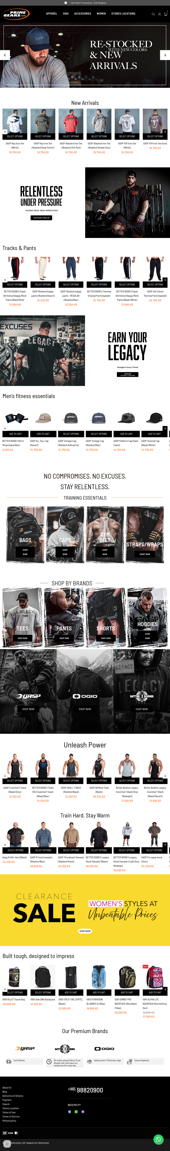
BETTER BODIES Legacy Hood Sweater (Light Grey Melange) (126, 861)
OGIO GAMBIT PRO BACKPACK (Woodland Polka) (126, 1003)
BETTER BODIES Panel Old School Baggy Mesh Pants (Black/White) (127, 295)
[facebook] (69, 1111)
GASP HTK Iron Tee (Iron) (155, 143)
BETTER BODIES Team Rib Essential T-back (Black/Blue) (43, 792)
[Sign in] (159, 14)
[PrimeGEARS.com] (16, 13)
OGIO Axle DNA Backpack (43, 999)
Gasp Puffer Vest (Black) (14, 857)
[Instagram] (83, 1111)
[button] (85, 84)
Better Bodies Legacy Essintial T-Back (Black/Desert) (155, 792)
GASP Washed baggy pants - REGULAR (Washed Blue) (71, 295)
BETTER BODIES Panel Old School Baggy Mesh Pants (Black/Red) (14, 295)
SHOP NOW (25, 551)
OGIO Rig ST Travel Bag (13, 999)
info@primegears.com (93, 1104)
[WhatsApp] (76, 1111)
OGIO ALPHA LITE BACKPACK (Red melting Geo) (155, 1003)
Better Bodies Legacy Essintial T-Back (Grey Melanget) (127, 792)
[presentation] (4, 131)
